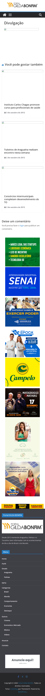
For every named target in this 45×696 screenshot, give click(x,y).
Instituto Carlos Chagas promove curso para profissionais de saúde (22, 106)
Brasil (6, 592)
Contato (5, 645)
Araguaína (8, 572)
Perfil (4, 564)
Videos (6, 635)
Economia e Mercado (12, 625)
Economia (8, 606)
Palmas (7, 577)
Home (4, 559)
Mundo (7, 596)
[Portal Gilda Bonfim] (4, 15)
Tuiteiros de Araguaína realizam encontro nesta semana (21, 151)
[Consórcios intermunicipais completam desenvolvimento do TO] (22, 168)
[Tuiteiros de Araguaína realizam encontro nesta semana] (22, 123)
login (22, 225)
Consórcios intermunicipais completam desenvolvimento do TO (21, 199)
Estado (4, 568)
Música (7, 630)
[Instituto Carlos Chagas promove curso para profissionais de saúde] (22, 71)
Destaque (8, 611)
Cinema (7, 620)
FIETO (4, 583)
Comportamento (10, 601)
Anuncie (5, 640)
